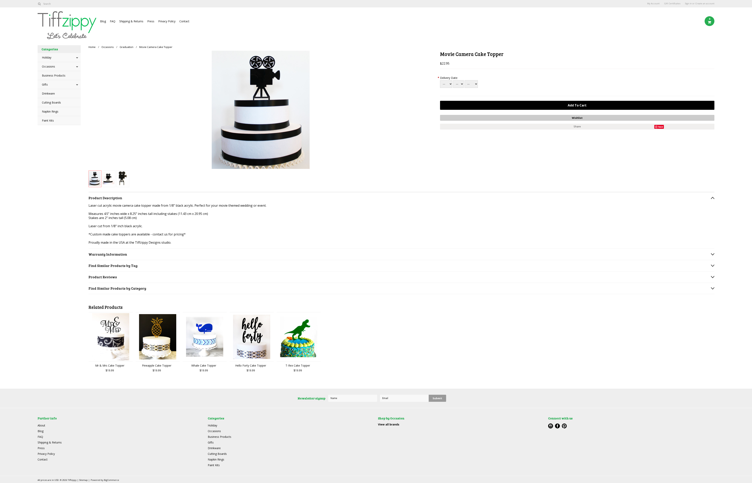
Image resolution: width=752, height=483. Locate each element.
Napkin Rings (50, 111)
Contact (184, 21)
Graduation (126, 47)
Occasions (48, 66)
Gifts (45, 84)
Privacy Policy (166, 21)
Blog (103, 21)
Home (92, 47)
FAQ (112, 21)
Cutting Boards (51, 102)
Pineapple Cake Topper (156, 365)
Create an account (704, 3)
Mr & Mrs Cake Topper (109, 365)
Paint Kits (48, 120)
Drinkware (48, 93)
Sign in (688, 3)
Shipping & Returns (131, 21)
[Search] (39, 3)
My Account (653, 3)
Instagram (550, 426)
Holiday (46, 57)
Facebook (557, 426)
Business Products (53, 75)
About (41, 425)
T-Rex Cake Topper (298, 365)
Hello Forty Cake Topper (250, 365)
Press (150, 21)
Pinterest (564, 426)
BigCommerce (111, 479)
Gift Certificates (672, 3)
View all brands (388, 424)
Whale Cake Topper (203, 365)
